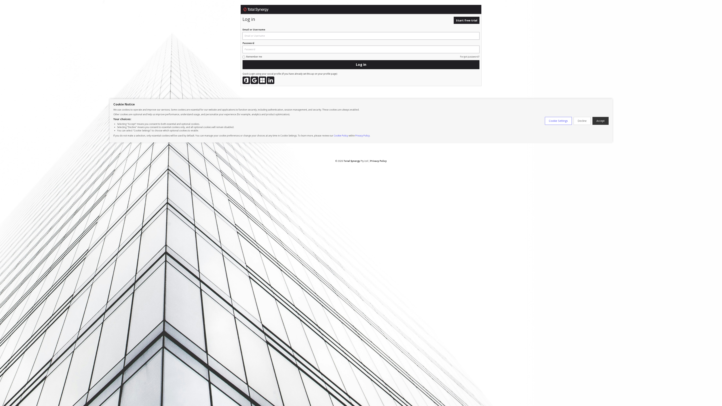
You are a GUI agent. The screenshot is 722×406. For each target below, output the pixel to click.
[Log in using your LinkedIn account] (270, 80)
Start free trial (466, 20)
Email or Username (254, 29)
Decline (582, 121)
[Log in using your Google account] (254, 80)
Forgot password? (469, 56)
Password (248, 43)
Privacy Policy (362, 135)
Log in (361, 64)
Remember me (254, 56)
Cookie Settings (558, 121)
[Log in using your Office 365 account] (246, 80)
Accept (600, 121)
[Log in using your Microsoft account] (262, 80)
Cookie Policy (341, 135)
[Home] (259, 10)
